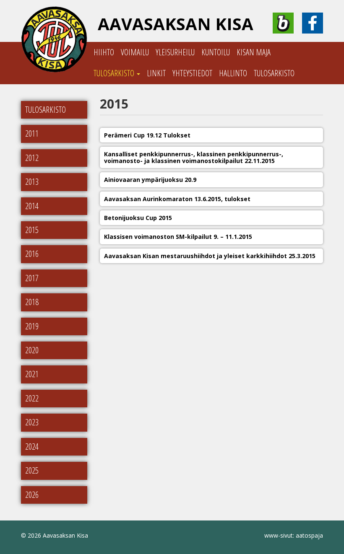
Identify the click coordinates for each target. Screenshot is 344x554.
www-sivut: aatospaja (293, 535)
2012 (32, 157)
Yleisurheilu (175, 52)
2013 (32, 181)
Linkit (156, 73)
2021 (32, 374)
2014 (32, 206)
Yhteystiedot (192, 73)
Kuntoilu (215, 52)
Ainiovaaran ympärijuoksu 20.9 (150, 179)
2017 (32, 278)
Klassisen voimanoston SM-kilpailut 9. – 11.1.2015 (178, 236)
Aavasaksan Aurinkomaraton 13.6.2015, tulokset (177, 199)
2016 (32, 253)
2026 (32, 494)
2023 (32, 422)
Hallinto (233, 73)
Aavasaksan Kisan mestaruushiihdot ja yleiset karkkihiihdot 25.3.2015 (209, 256)
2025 (32, 470)
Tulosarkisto (115, 73)
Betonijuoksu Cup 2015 (138, 218)
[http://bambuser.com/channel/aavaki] (283, 23)
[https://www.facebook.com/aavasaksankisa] (312, 23)
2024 (32, 446)
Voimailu (135, 52)
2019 (32, 326)
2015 (32, 230)
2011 (32, 133)
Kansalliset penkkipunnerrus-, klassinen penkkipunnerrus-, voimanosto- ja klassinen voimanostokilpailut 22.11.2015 (193, 157)
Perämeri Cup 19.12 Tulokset (147, 135)
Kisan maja (254, 52)
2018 (32, 302)
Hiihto (104, 52)
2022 (32, 398)
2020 (32, 350)
